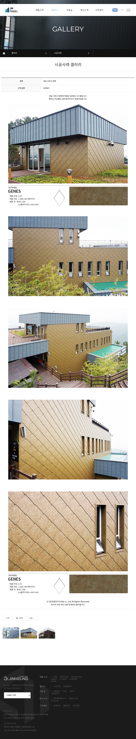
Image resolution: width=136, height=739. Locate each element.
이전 (8, 618)
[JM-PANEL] (15, 9)
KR (115, 10)
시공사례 (57, 53)
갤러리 (14, 53)
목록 (21, 618)
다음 (31, 618)
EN (122, 10)
